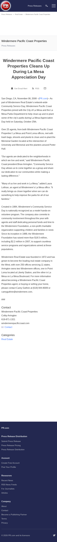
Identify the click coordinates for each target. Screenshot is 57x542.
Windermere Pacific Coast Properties (37, 14)
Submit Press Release (11, 441)
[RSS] (33, 88)
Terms (4, 519)
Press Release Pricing (11, 445)
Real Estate (19, 14)
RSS (37, 88)
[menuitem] (46, 6)
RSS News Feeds (9, 484)
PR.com (43, 98)
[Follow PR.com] (54, 535)
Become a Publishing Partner (14, 514)
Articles (4, 493)
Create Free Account (10, 463)
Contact (8, 327)
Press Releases (6, 14)
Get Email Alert (20, 88)
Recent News (7, 480)
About (4, 506)
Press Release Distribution (12, 449)
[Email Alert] (12, 88)
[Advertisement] (28, 26)
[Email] (45, 88)
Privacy (4, 523)
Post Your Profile (8, 467)
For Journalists (7, 489)
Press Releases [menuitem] (35, 6)
